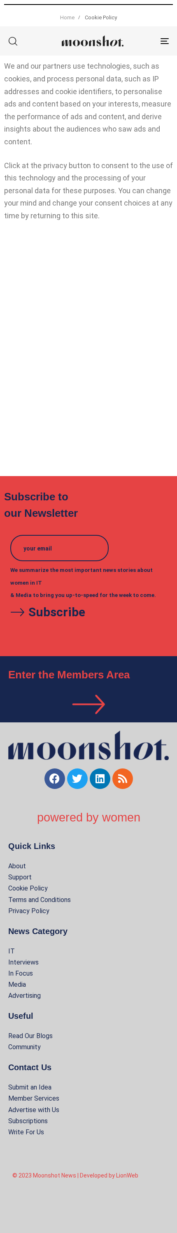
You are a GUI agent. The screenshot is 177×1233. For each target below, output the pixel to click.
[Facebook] (54, 778)
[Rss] (122, 778)
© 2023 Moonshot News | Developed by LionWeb (75, 1175)
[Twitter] (77, 778)
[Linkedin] (100, 778)
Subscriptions (28, 1121)
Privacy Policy (28, 911)
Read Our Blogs (30, 1036)
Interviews (23, 962)
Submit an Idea (29, 1087)
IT (11, 951)
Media (17, 984)
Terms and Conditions (39, 900)
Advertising (24, 995)
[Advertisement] (88, 350)
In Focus (20, 973)
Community (24, 1047)
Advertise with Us (33, 1110)
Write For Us (26, 1132)
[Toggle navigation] (142, 41)
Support (20, 877)
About (17, 866)
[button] (12, 41)
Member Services (33, 1098)
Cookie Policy (28, 888)
